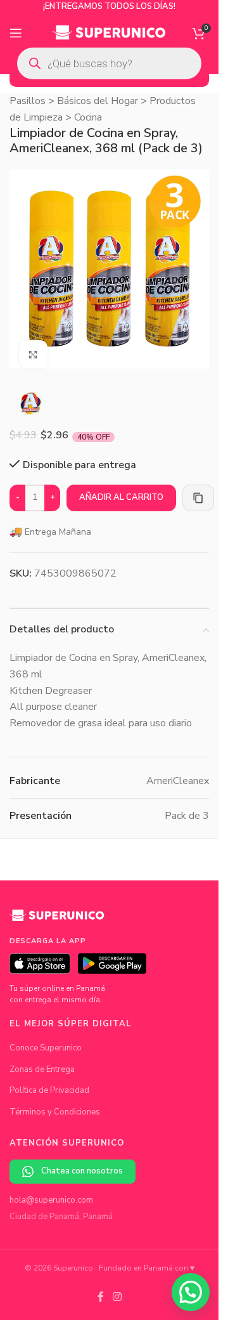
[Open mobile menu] (15, 33)
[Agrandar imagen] (33, 344)
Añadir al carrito (121, 487)
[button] (191, 1292)
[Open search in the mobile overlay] (109, 63)
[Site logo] (109, 32)
